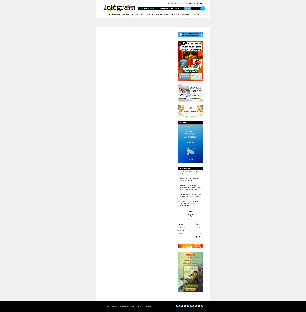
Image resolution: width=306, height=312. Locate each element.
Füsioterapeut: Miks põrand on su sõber (190, 172)
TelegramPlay (154, 8)
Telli (182, 8)
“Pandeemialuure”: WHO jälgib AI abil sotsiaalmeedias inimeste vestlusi (191, 195)
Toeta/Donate (123, 307)
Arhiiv (132, 307)
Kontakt (177, 8)
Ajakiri (171, 8)
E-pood (141, 8)
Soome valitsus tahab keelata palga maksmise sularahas (190, 179)
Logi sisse (187, 8)
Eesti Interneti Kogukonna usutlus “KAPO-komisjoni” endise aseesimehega (190, 203)
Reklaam (106, 307)
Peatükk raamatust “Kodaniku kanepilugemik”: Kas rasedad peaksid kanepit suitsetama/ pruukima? (191, 187)
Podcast (146, 8)
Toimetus (114, 307)
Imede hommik (164, 8)
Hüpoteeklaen (147, 307)
